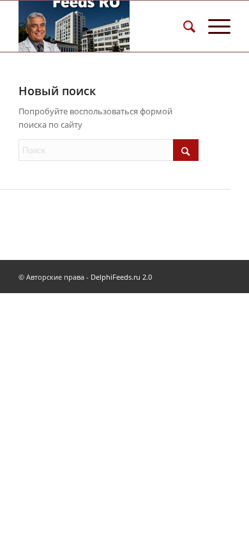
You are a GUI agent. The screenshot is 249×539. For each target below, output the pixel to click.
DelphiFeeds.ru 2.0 (121, 277)
